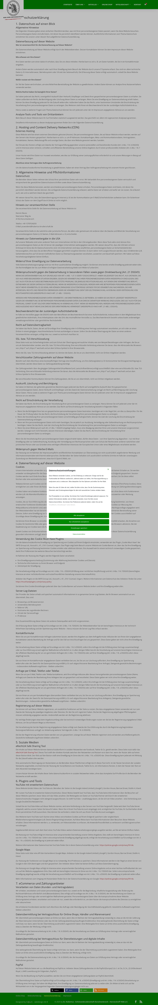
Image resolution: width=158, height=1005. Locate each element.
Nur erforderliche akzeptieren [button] (79, 522)
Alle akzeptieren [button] (79, 515)
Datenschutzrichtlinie (79, 534)
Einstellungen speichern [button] (79, 528)
